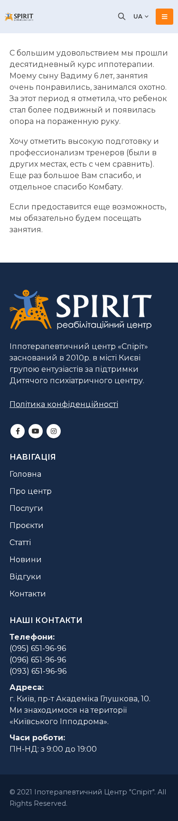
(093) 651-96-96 (37, 671)
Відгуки (25, 576)
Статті (20, 542)
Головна (25, 474)
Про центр (30, 491)
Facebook (17, 431)
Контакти (27, 593)
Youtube (35, 431)
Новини (25, 559)
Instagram (54, 431)
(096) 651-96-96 (37, 659)
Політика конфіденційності (63, 404)
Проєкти (26, 525)
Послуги (26, 508)
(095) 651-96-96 (37, 648)
